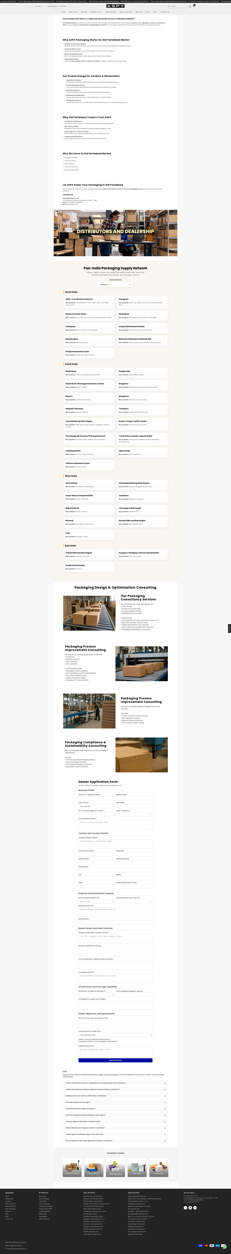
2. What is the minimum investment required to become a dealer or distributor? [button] (92, 1089)
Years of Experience (123, 811)
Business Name (121, 795)
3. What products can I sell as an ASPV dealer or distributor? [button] (86, 1096)
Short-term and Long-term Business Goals (93, 1018)
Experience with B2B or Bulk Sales (90, 946)
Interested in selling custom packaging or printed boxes (98, 1041)
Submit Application (115, 1060)
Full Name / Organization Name (90, 795)
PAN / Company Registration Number (92, 811)
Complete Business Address (89, 838)
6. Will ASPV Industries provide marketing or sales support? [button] (85, 1115)
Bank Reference (84, 919)
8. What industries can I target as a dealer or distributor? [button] (85, 1128)
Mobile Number (84, 859)
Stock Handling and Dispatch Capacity (129, 991)
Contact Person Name (87, 851)
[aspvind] (72, 1167)
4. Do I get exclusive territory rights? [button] (77, 1102)
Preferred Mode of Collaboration (90, 1031)
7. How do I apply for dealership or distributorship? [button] (82, 1121)
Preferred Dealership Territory (126, 883)
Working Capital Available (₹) (89, 898)
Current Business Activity (87, 819)
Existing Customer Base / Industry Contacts (93, 933)
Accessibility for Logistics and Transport (92, 999)
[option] (72, 1167)
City (80, 875)
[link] (115, 233)
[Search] (177, 6)
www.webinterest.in (19, 1249)
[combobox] (179, 6)
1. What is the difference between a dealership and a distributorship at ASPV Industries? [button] (95, 1083)
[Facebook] (185, 1207)
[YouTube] (195, 1207)
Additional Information (86, 1046)
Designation (120, 851)
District (118, 875)
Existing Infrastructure (86, 906)
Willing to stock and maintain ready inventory (94, 1039)
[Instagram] (190, 1207)
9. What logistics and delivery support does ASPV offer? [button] (84, 1134)
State (81, 883)
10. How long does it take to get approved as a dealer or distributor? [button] (88, 1141)
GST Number (120, 803)
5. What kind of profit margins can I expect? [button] (80, 1109)
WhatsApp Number (122, 859)
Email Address (84, 867)
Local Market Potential (86, 972)
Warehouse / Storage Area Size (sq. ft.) (92, 991)
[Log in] (190, 6)
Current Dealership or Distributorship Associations (96, 959)
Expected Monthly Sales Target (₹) (128, 898)
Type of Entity (84, 803)
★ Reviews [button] (229, 628)
